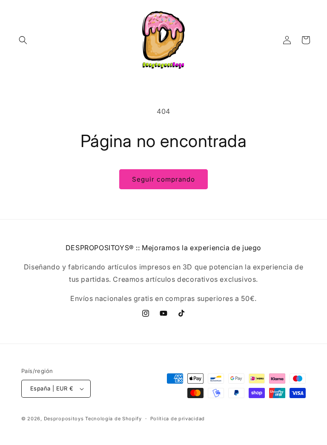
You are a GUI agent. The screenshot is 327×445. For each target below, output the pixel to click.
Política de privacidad (177, 419)
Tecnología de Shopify (113, 419)
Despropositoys (64, 419)
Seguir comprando (163, 179)
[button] (23, 40)
